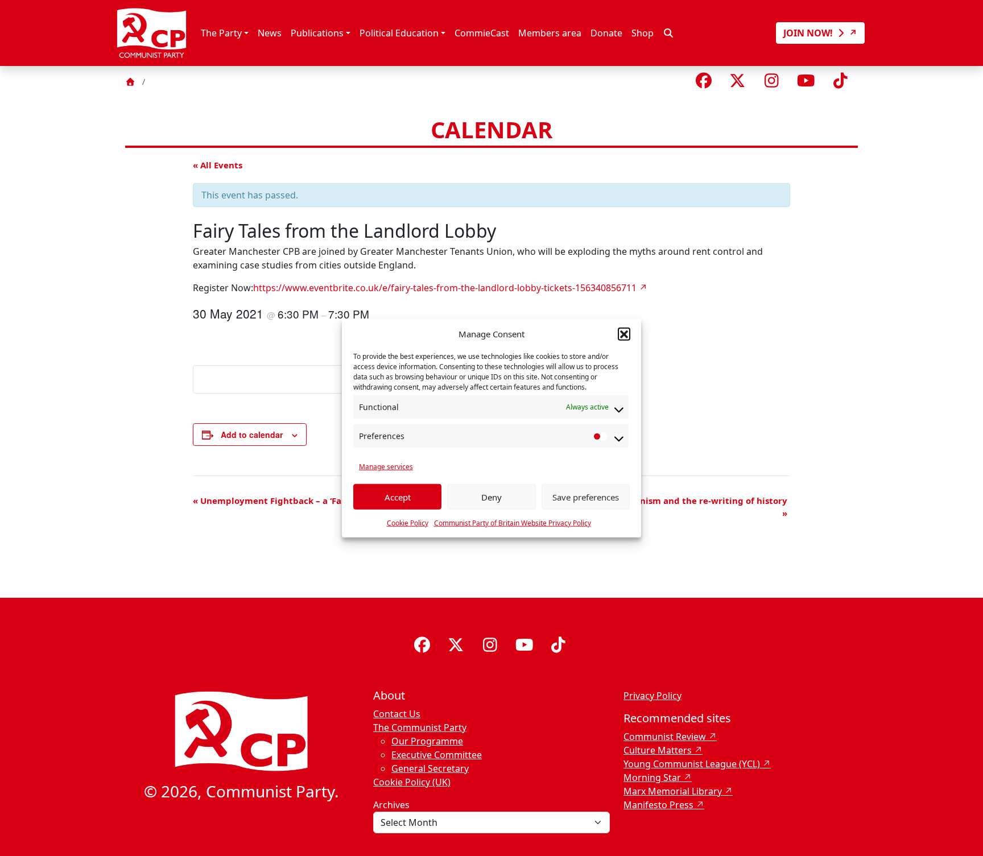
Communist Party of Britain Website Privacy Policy (512, 523)
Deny (491, 496)
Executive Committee (436, 755)
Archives (391, 805)
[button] (624, 334)
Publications (317, 33)
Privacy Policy (652, 695)
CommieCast (482, 33)
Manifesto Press (658, 805)
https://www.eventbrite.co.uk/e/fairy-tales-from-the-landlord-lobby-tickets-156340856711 (445, 288)
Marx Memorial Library (672, 791)
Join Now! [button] (809, 33)
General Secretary (430, 768)
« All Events (217, 165)
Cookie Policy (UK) (412, 782)
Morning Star (652, 777)
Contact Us (396, 714)
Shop (642, 33)
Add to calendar (252, 434)
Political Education (399, 33)
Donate (606, 33)
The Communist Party (419, 727)
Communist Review (664, 736)
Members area (549, 33)
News (270, 33)
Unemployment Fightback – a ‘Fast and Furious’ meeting (318, 500)
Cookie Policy (407, 523)
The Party (221, 33)
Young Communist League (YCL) (691, 764)
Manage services (386, 467)
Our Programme (427, 741)
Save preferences (585, 496)
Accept (398, 496)
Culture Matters (657, 750)
